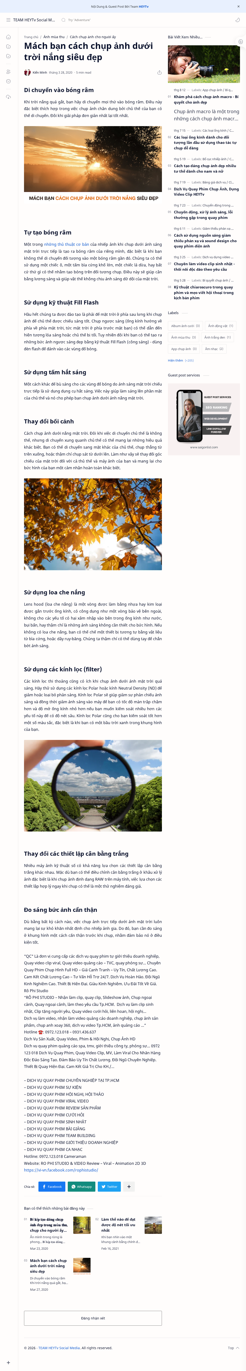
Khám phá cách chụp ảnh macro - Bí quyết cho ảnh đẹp (206, 99)
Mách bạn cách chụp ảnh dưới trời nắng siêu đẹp (48, 1266)
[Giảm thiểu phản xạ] (218, 228)
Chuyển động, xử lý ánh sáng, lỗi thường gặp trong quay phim (203, 215)
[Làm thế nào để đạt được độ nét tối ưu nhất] (153, 1225)
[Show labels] (182, 360)
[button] (237, 19)
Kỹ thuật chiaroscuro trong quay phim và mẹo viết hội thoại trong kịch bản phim (204, 292)
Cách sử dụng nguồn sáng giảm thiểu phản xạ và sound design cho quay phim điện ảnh (205, 241)
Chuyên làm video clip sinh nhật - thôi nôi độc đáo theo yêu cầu (204, 266)
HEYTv (143, 6)
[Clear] (136, 20)
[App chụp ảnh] (213, 90)
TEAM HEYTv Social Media (34, 20)
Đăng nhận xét (93, 1318)
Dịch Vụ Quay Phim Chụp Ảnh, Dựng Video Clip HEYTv (206, 192)
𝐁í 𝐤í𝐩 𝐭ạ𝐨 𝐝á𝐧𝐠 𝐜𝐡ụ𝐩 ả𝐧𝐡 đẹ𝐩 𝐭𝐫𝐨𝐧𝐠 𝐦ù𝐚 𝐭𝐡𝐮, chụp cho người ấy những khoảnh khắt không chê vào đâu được (49, 1225)
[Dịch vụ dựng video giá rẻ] (222, 257)
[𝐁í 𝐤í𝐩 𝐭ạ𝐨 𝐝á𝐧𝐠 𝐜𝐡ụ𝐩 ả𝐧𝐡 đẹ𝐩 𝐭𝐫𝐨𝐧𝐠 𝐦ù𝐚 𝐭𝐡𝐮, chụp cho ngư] (82, 1225)
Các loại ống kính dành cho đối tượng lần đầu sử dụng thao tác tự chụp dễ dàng (205, 143)
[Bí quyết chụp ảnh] (216, 280)
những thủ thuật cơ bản (66, 244)
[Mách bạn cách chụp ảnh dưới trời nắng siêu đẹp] (82, 1266)
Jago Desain (144, 1348)
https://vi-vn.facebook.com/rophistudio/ (61, 1170)
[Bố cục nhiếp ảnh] (216, 159)
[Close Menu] (238, 6)
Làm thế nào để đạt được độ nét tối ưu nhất (118, 1225)
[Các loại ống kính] (216, 130)
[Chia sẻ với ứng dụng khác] (129, 1187)
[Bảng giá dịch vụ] (215, 182)
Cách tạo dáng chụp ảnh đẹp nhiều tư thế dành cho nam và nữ (205, 168)
